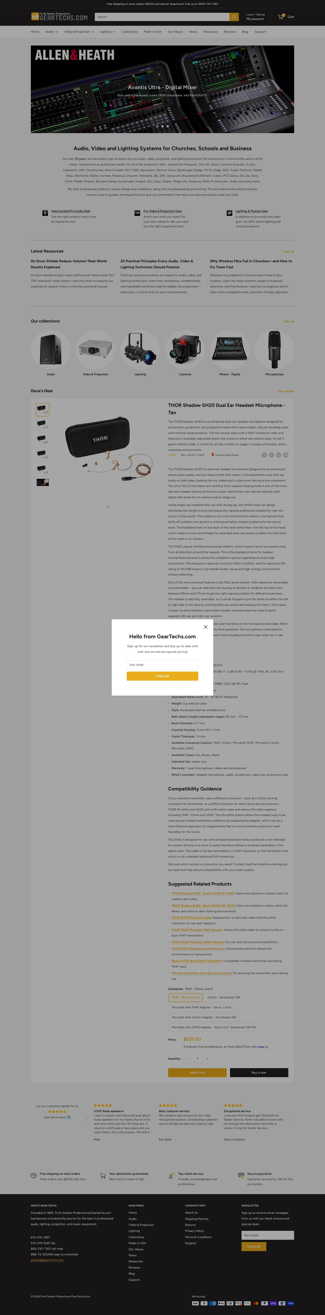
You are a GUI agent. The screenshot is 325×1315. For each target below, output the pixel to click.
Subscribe (162, 676)
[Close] (206, 626)
